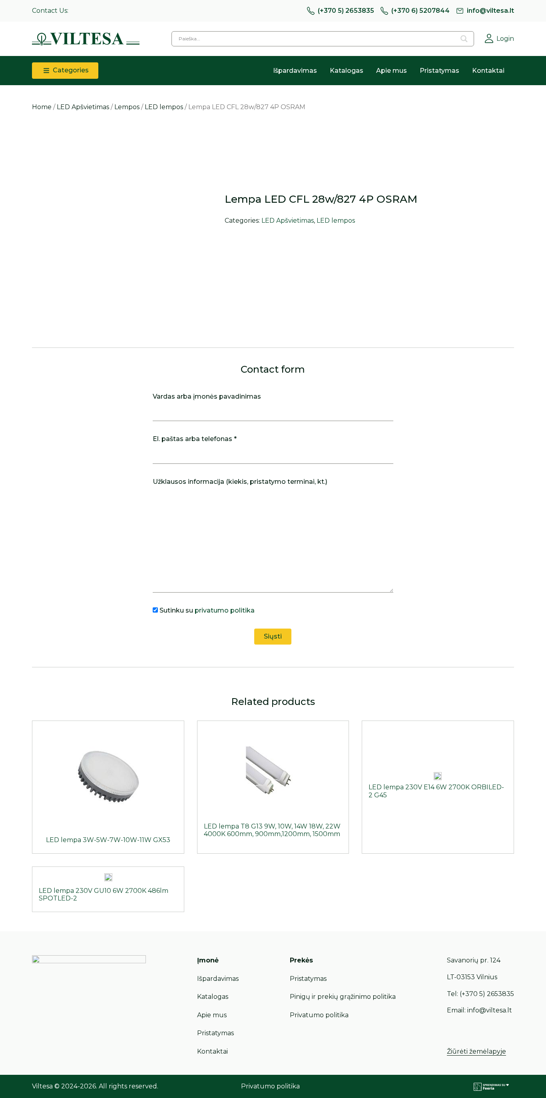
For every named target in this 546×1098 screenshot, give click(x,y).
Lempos (126, 107)
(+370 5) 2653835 (346, 10)
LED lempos (164, 107)
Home (42, 107)
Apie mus (391, 70)
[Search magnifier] (464, 38)
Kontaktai (488, 70)
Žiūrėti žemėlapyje (476, 1051)
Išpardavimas (295, 70)
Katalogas (346, 70)
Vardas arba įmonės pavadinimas (207, 396)
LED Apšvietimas (83, 107)
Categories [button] (70, 70)
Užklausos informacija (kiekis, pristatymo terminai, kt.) (240, 481)
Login (505, 38)
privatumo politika (225, 610)
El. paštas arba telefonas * (195, 439)
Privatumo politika (319, 1015)
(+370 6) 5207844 (420, 10)
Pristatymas (439, 70)
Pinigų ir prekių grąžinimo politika (343, 996)
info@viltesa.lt (490, 10)
